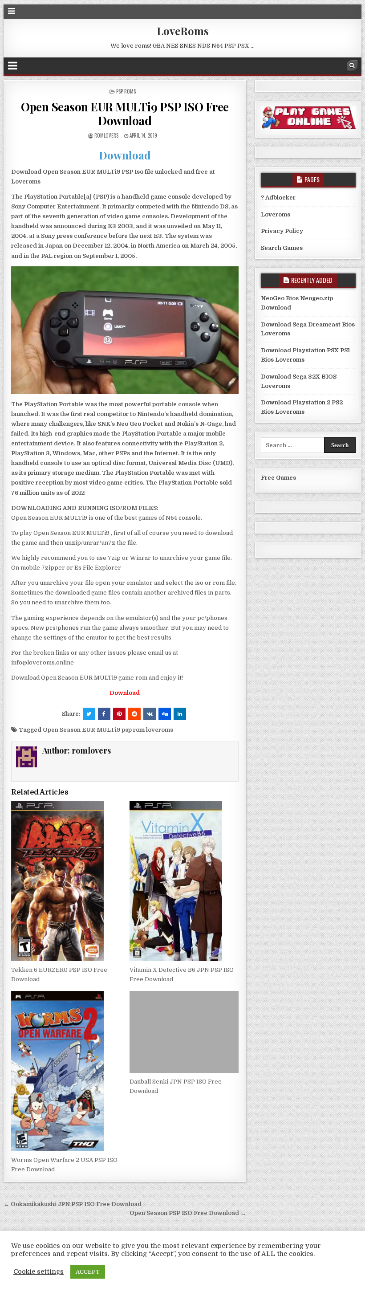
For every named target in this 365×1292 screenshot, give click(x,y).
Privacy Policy (282, 231)
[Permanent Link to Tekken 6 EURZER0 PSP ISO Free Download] (65, 881)
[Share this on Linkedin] (180, 714)
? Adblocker (278, 197)
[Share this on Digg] (164, 714)
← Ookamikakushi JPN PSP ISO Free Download (73, 1204)
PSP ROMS (126, 91)
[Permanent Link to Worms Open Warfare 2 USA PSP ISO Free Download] (65, 1071)
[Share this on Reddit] (134, 714)
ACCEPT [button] (88, 1271)
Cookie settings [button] (38, 1272)
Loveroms (275, 214)
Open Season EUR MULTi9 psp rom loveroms (108, 729)
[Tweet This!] (89, 714)
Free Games (278, 477)
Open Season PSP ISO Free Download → (188, 1213)
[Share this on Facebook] (104, 714)
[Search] (352, 65)
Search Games (282, 248)
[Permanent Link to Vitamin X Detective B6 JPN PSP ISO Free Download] (184, 881)
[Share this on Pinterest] (119, 714)
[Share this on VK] (149, 714)
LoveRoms (183, 31)
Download (125, 155)
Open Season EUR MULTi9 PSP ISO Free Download (125, 113)
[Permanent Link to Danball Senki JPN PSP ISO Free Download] (184, 1032)
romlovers (106, 135)
